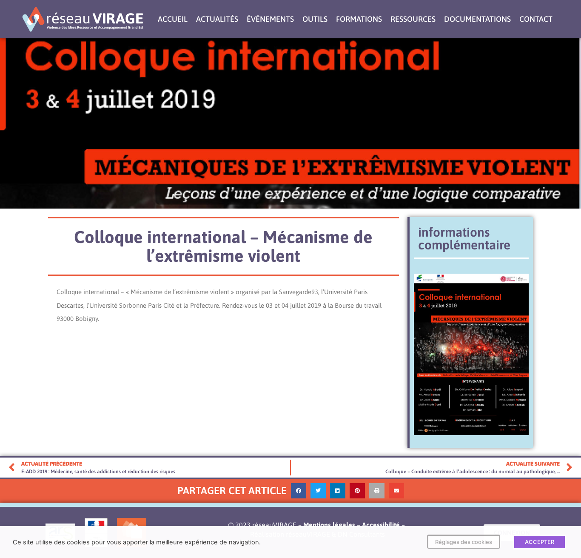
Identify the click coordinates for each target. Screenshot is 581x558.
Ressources (413, 18)
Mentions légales (329, 525)
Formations (359, 18)
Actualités (217, 18)
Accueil (173, 18)
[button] (298, 490)
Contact (536, 18)
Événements (270, 18)
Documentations (477, 18)
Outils (315, 18)
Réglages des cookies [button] (463, 541)
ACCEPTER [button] (539, 541)
